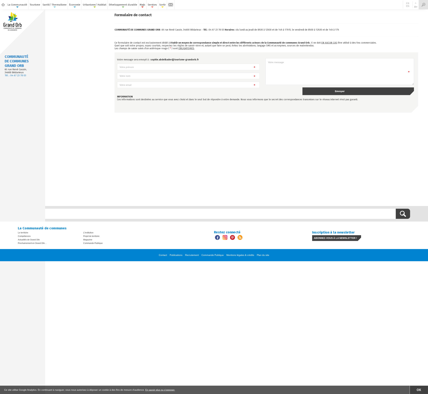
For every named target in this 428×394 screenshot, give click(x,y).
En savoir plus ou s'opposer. (160, 389)
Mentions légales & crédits (240, 255)
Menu (423, 4)
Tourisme (35, 4)
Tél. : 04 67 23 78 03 (15, 75)
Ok (419, 390)
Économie (74, 5)
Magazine (87, 240)
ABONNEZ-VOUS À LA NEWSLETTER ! (335, 238)
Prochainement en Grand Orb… (32, 243)
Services (152, 5)
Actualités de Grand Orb (29, 240)
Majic (142, 4)
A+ (415, 6)
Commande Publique (93, 243)
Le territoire (23, 233)
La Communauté (17, 5)
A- (415, 3)
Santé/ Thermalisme (55, 5)
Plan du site (263, 255)
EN (407, 6)
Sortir (162, 4)
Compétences (24, 236)
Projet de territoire (91, 236)
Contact (163, 255)
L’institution (88, 233)
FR (407, 3)
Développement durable (123, 5)
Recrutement (192, 255)
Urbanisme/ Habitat (94, 5)
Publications (176, 255)
